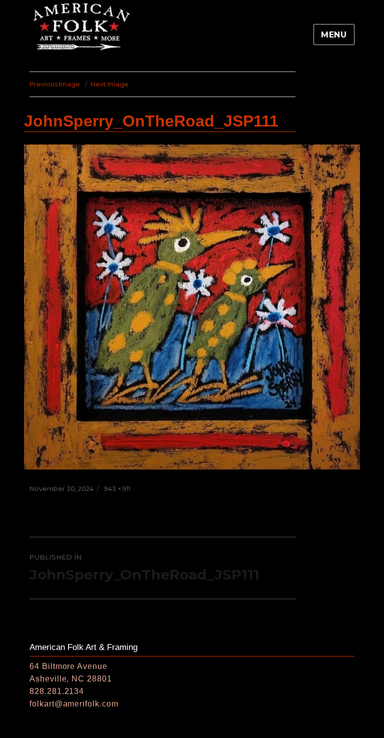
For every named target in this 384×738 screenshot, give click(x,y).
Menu (334, 35)
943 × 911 (117, 488)
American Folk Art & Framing (84, 647)
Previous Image (55, 84)
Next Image (109, 84)
